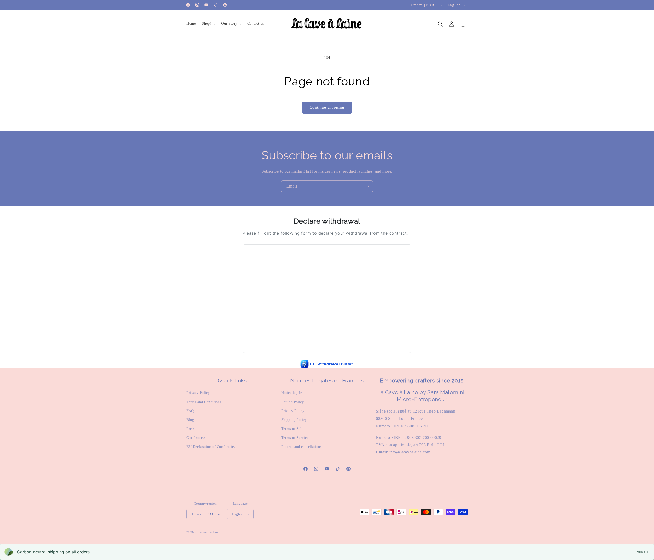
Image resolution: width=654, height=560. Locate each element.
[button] (208, 23)
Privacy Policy (198, 393)
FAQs (190, 411)
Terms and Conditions (203, 402)
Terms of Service (295, 438)
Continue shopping (327, 107)
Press (190, 429)
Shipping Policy (294, 420)
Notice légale (291, 393)
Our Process (196, 438)
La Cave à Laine (209, 531)
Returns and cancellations (301, 447)
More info (642, 551)
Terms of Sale (292, 429)
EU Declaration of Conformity (210, 447)
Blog (190, 420)
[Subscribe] (367, 186)
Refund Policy (292, 402)
